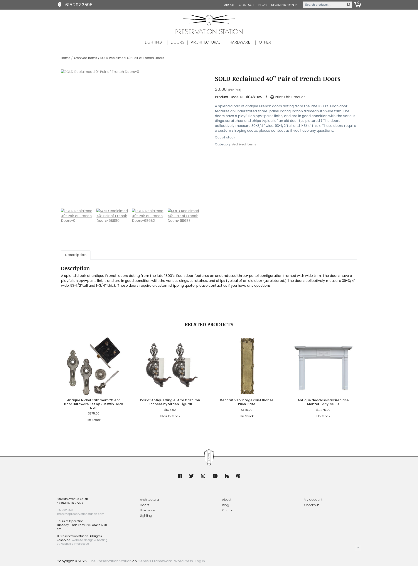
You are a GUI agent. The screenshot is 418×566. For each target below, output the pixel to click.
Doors (144, 505)
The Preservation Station (110, 561)
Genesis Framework (155, 561)
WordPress (183, 561)
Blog (262, 4)
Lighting (146, 515)
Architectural (150, 499)
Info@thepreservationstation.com (80, 514)
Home (65, 58)
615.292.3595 (79, 5)
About (229, 4)
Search (348, 5)
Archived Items (85, 58)
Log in (200, 561)
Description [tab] (76, 254)
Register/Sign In (284, 4)
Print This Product (289, 97)
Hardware (147, 510)
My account (313, 499)
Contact (246, 4)
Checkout (311, 505)
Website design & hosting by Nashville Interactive (82, 542)
